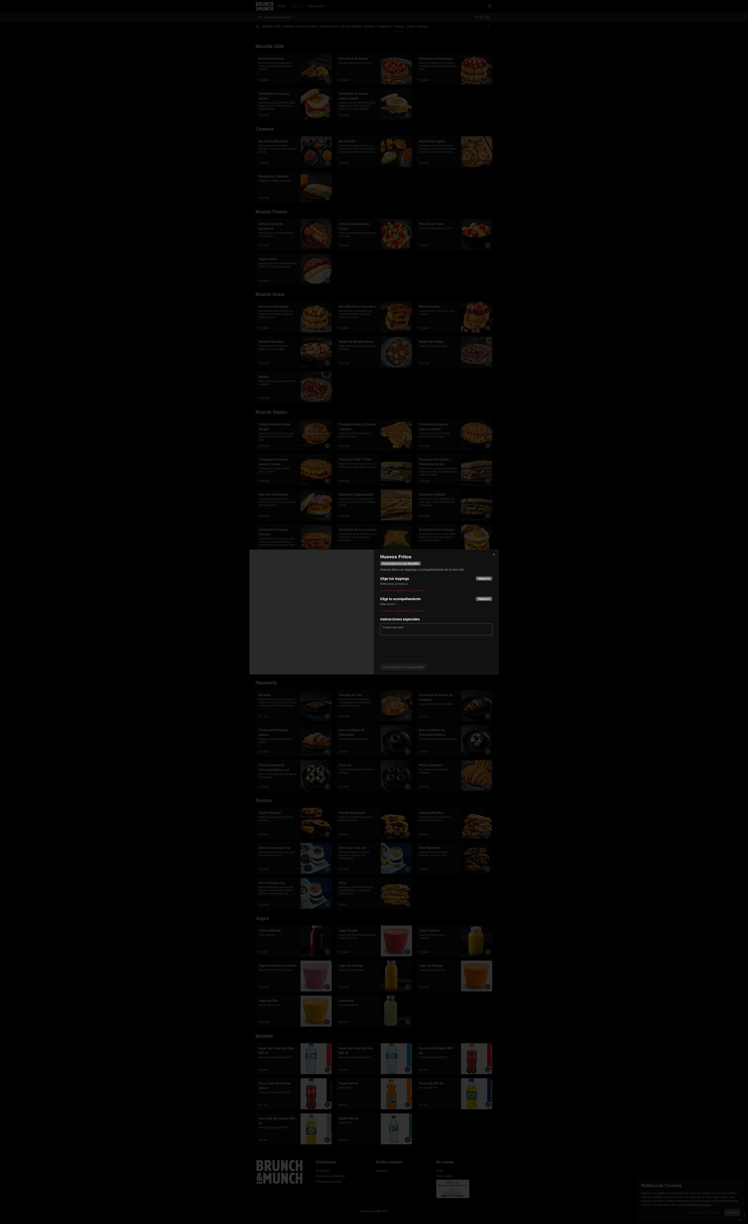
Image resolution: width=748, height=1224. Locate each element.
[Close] (493, 554)
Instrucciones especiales (400, 619)
